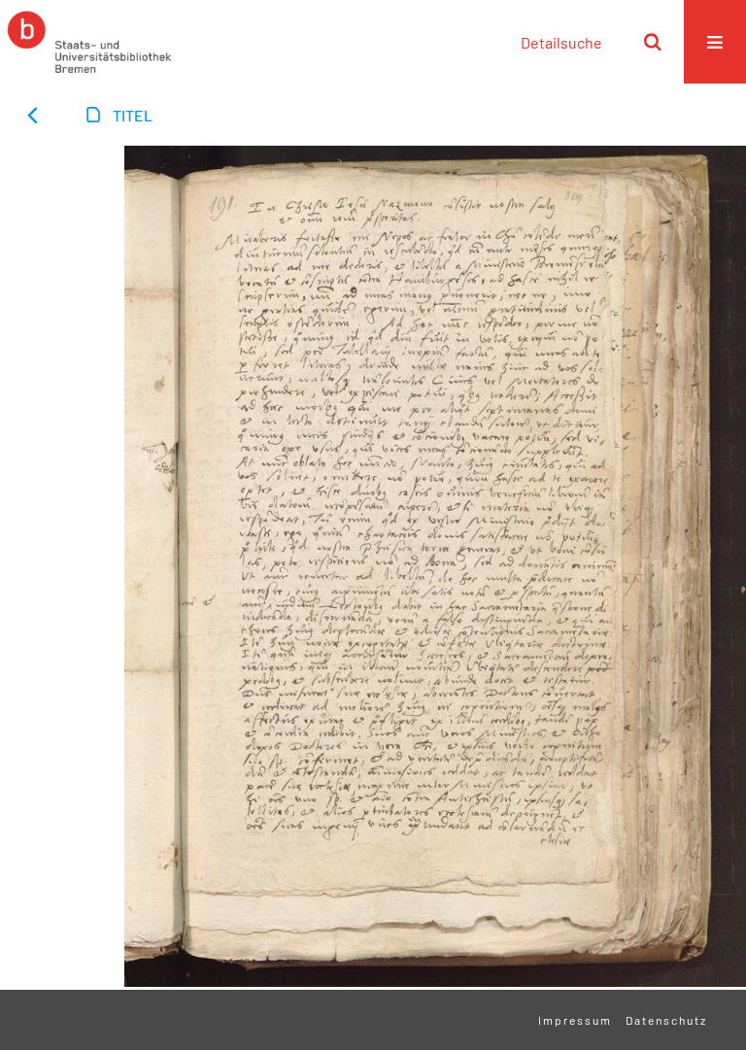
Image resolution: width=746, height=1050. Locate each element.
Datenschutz (666, 1020)
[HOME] (89, 42)
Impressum (575, 1020)
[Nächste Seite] (62, 263)
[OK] (653, 42)
